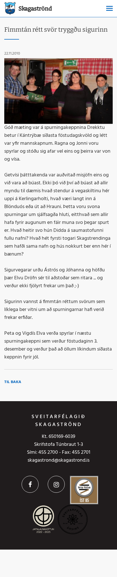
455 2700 (48, 452)
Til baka (12, 382)
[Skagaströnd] (10, 8)
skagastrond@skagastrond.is (58, 460)
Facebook (30, 484)
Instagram (56, 484)
